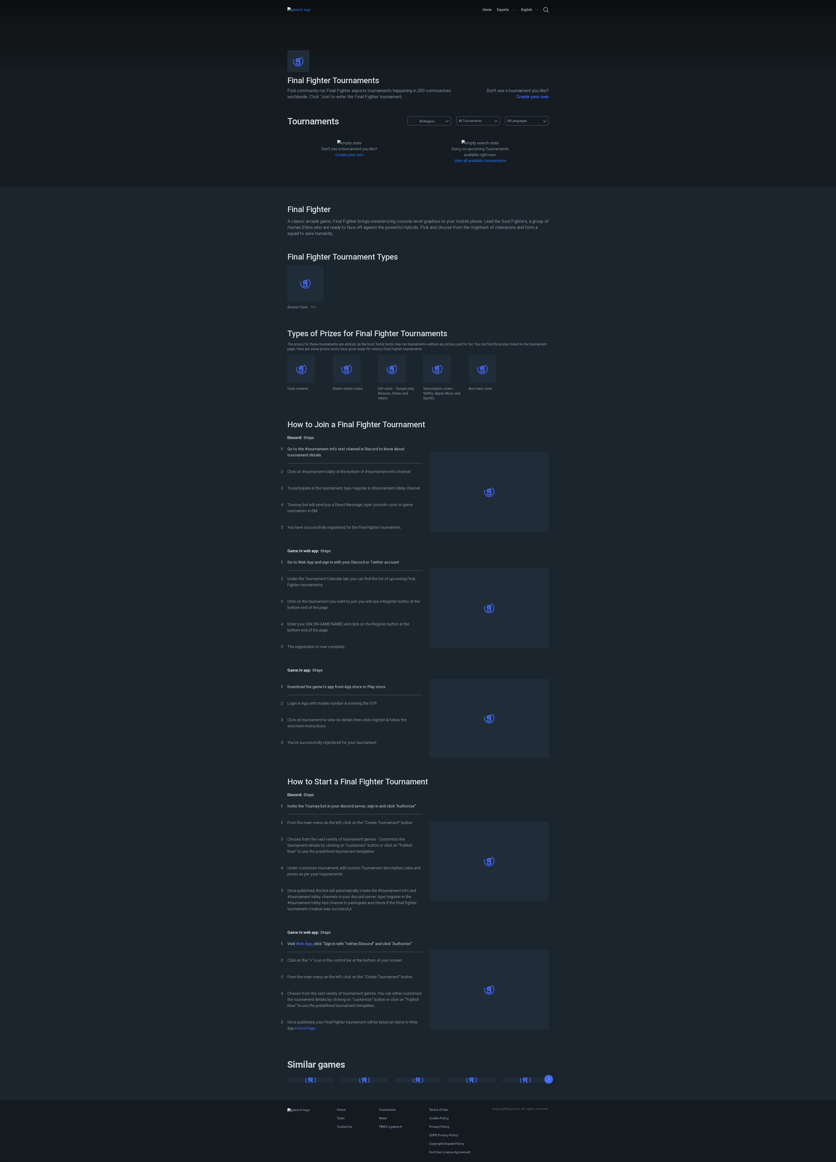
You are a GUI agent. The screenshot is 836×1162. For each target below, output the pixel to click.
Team (341, 1118)
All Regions (427, 121)
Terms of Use (438, 1109)
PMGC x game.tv (390, 1126)
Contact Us (344, 1126)
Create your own (532, 96)
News (383, 1118)
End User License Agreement (449, 1152)
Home (341, 1109)
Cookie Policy (439, 1118)
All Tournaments (470, 121)
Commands (387, 1109)
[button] (548, 1080)
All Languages (517, 121)
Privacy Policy (439, 1126)
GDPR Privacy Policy (443, 1135)
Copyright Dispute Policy (446, 1143)
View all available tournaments (480, 160)
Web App (304, 943)
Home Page (305, 1028)
